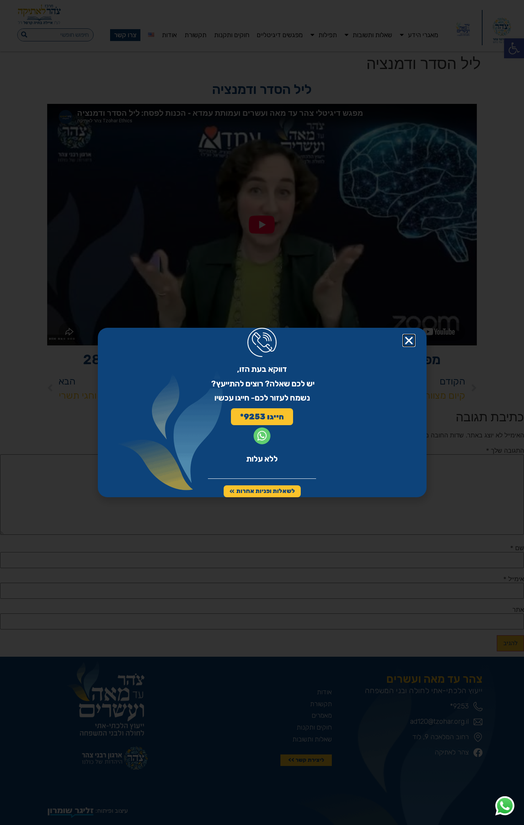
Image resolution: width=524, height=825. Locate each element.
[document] (262, 412)
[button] (409, 340)
